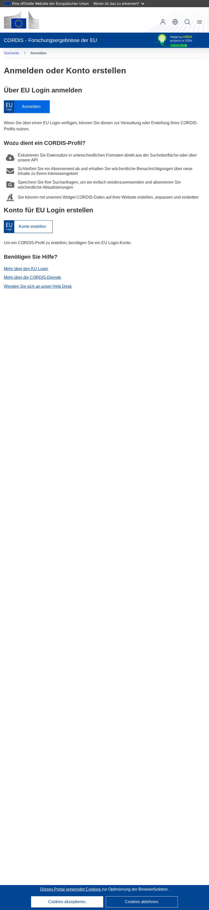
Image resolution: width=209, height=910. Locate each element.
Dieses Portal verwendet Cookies (71, 889)
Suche (187, 21)
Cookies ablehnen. (142, 902)
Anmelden (25, 107)
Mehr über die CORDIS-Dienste (32, 277)
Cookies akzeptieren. (67, 902)
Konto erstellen (25, 226)
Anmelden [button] (162, 21)
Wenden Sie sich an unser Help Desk (38, 286)
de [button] (175, 21)
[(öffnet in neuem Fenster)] (21, 20)
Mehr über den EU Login (26, 269)
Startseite (11, 53)
